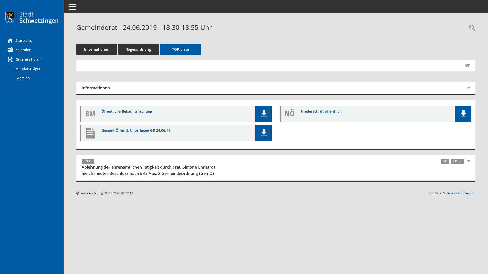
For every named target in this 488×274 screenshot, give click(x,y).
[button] (32, 59)
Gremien (22, 78)
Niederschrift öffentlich (321, 111)
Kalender (23, 49)
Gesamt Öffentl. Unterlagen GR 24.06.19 (135, 130)
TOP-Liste (180, 49)
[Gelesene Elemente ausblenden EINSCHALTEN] (467, 65)
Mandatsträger (28, 68)
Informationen (96, 49)
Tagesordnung (138, 49)
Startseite (23, 40)
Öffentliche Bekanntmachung (126, 111)
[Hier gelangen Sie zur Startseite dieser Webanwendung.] (32, 17)
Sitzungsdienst (459, 193)
